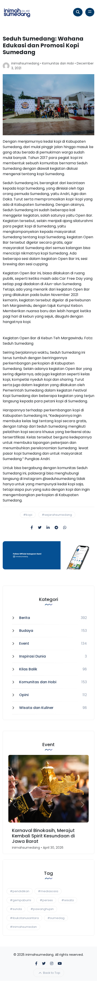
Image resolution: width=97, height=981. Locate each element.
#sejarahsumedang (57, 515)
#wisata (67, 900)
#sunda (16, 909)
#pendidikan (19, 891)
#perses (46, 900)
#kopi (27, 515)
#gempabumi (20, 900)
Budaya (26, 630)
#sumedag (56, 918)
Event (24, 643)
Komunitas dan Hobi (58, 63)
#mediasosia (48, 891)
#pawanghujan (42, 909)
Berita (24, 617)
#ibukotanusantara (24, 918)
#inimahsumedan (23, 927)
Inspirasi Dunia (32, 656)
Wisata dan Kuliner (36, 707)
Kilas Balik (28, 669)
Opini (24, 694)
